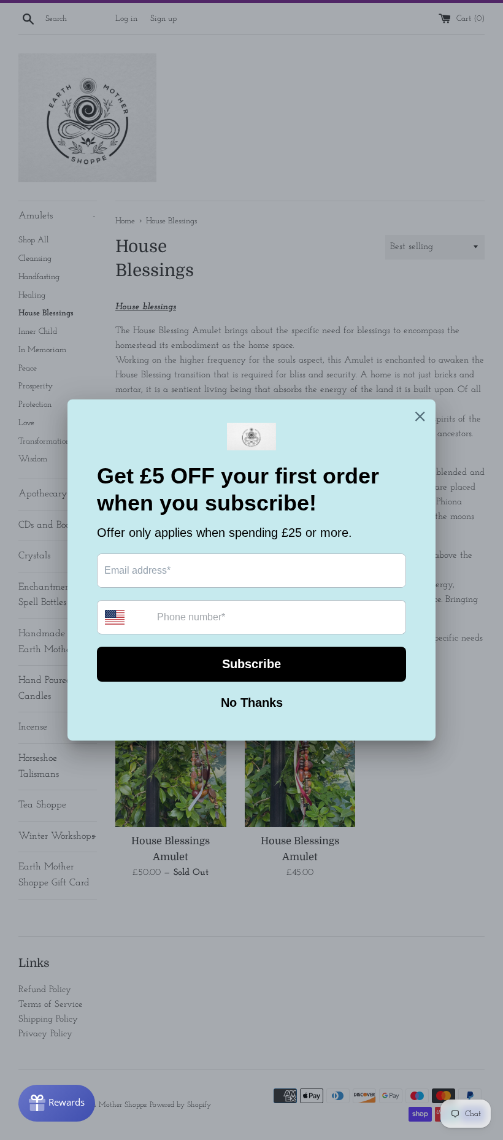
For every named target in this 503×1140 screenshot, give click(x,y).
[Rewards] (56, 1103)
